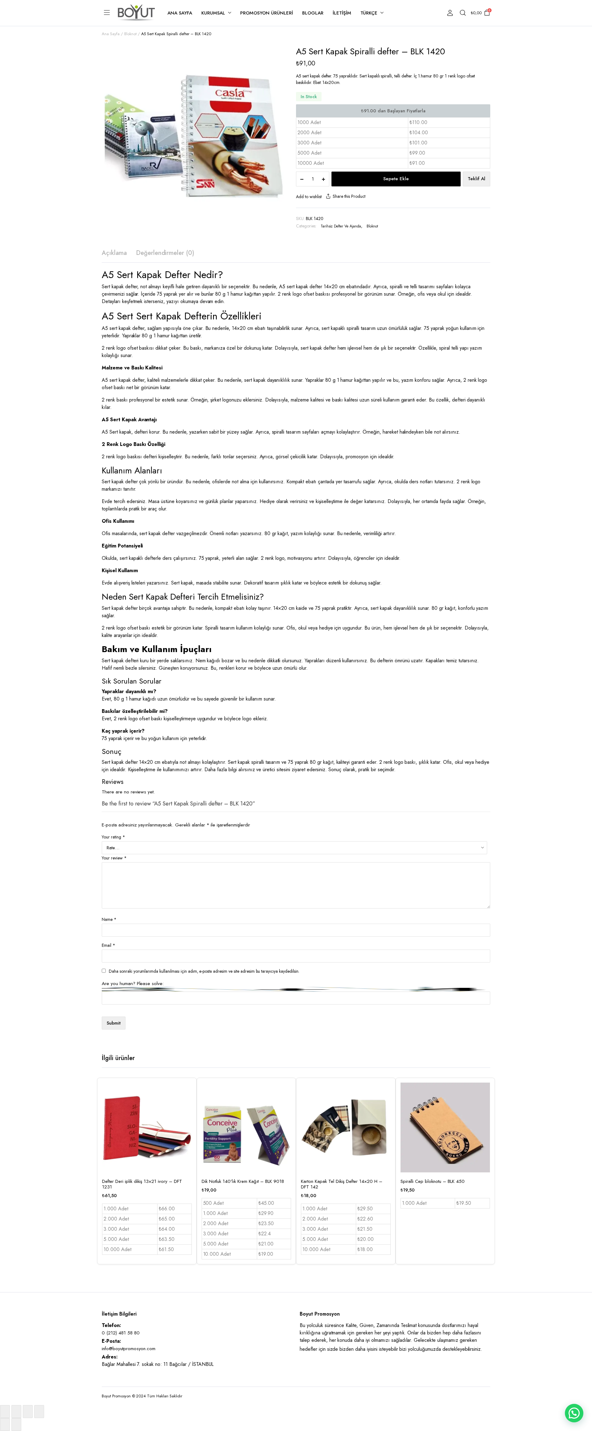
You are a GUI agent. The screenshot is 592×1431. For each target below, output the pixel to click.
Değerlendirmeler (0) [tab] (165, 252)
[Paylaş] (28, 1411)
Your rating (113, 837)
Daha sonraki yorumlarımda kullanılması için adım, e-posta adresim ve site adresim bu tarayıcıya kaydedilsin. (204, 971)
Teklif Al (476, 178)
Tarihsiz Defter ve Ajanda (341, 226)
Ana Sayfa (179, 13)
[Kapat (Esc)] (39, 1411)
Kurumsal (213, 13)
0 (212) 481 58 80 (121, 1332)
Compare (186, 1116)
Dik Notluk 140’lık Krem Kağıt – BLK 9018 (243, 1181)
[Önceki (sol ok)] (5, 1424)
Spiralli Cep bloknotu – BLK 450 (433, 1181)
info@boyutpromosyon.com (128, 1348)
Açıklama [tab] (114, 252)
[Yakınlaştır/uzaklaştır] (5, 1411)
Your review (114, 858)
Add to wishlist (309, 196)
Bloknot (130, 34)
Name (109, 919)
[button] (574, 1413)
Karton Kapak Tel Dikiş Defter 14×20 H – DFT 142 (341, 1184)
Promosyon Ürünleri (266, 13)
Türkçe (369, 13)
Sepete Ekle (396, 178)
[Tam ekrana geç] (16, 1411)
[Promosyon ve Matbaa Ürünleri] (136, 13)
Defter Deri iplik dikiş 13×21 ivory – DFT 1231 (142, 1184)
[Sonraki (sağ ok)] (16, 1424)
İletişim (342, 13)
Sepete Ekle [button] (186, 1130)
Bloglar (312, 13)
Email (108, 945)
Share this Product (349, 196)
